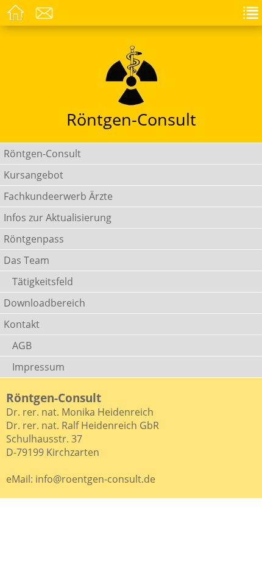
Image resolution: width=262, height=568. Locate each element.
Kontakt (22, 324)
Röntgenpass (34, 239)
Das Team (26, 260)
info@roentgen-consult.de (95, 479)
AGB (22, 345)
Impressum (38, 367)
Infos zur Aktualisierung (58, 217)
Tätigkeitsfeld (42, 281)
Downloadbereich (44, 303)
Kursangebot (33, 175)
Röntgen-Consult (42, 153)
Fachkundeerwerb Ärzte (58, 196)
